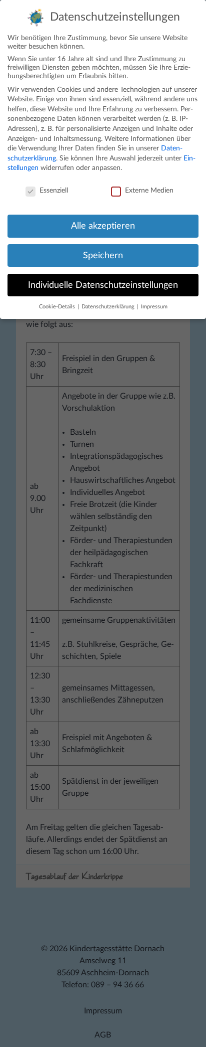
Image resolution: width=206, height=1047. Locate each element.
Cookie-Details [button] (57, 306)
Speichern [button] (103, 255)
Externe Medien (149, 190)
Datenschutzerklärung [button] (109, 306)
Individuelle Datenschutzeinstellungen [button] (103, 285)
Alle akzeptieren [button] (103, 226)
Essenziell (54, 190)
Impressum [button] (154, 306)
